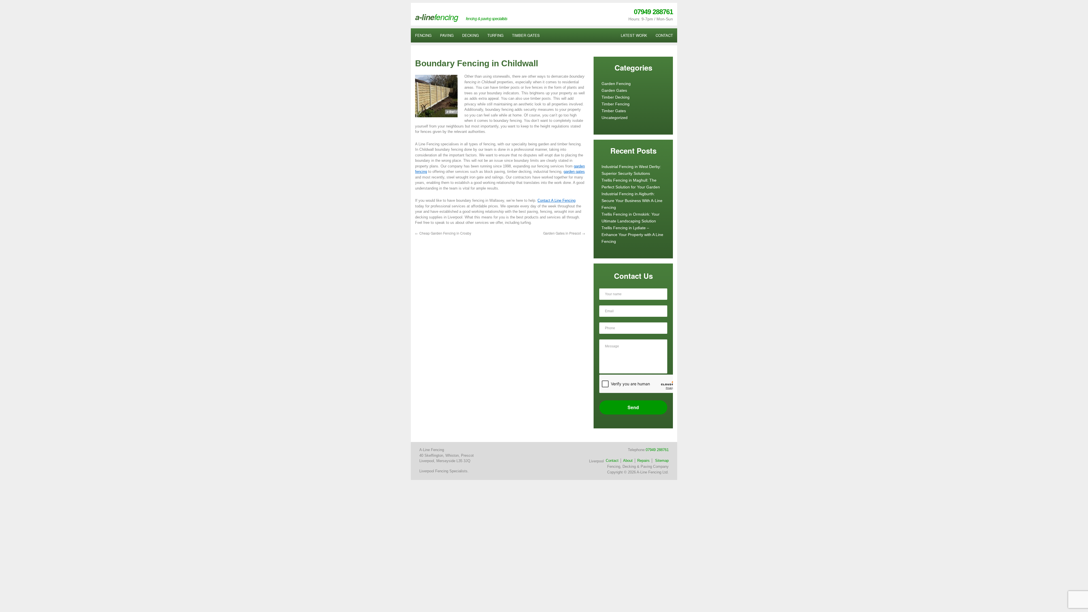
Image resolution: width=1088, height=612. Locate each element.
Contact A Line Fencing (556, 200)
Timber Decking (616, 97)
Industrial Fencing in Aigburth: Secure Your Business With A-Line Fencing (632, 201)
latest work (634, 35)
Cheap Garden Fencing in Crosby (443, 233)
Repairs (643, 460)
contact (664, 35)
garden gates (574, 171)
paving (447, 35)
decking (470, 35)
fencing (423, 35)
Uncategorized (615, 117)
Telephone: (648, 450)
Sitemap (662, 460)
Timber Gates (614, 111)
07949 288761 (653, 12)
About (628, 460)
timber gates (526, 35)
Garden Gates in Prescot (564, 233)
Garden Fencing (616, 83)
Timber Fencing (616, 104)
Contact (612, 460)
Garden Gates (614, 90)
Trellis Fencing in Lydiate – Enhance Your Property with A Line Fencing (632, 235)
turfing (495, 35)
